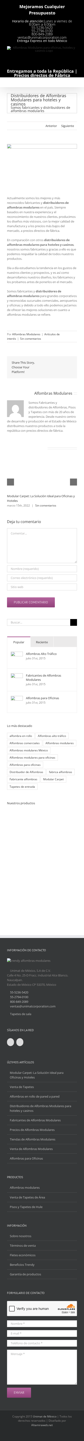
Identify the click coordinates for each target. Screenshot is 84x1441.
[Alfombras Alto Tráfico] (17, 654)
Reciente (42, 642)
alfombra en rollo (21, 736)
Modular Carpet (53, 779)
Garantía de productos (25, 1274)
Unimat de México (44, 1416)
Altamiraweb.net (42, 1425)
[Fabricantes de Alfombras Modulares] (17, 676)
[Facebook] (10, 1042)
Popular (18, 642)
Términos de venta (23, 1245)
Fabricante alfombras (23, 779)
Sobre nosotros (20, 1236)
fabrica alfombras (60, 772)
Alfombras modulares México (29, 750)
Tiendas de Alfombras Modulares (32, 1139)
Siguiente (67, 126)
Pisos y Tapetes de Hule (26, 1207)
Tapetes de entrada (22, 786)
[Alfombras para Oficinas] (17, 698)
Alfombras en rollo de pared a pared (35, 1096)
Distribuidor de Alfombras (26, 772)
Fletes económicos (22, 1255)
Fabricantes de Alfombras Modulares (43, 677)
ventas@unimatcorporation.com (42, 37)
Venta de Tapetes (22, 1087)
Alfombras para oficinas (25, 765)
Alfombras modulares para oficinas (32, 757)
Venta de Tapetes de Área (27, 1197)
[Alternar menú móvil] (75, 82)
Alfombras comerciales (25, 743)
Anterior (51, 126)
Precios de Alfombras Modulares (32, 1130)
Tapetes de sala (20, 1014)
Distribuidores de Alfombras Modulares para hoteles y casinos (40, 1108)
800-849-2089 (42, 34)
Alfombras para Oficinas (42, 698)
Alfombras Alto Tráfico (41, 654)
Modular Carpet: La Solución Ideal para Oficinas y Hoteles (36, 1075)
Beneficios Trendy (22, 1265)
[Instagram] (19, 1042)
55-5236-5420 (42, 27)
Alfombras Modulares (26, 334)
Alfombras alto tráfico (52, 736)
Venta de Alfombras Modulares (31, 1149)
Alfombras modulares (60, 743)
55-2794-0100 (42, 31)
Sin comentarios (30, 339)
